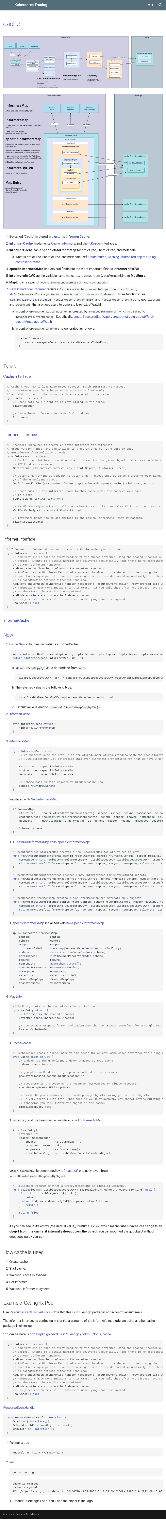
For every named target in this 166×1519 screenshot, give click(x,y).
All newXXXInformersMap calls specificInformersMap (51, 842)
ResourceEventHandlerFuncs (30, 1312)
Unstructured (97, 257)
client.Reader (92, 243)
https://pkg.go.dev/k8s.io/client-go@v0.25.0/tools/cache (70, 1334)
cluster (57, 237)
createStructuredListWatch (92, 317)
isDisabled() (69, 1171)
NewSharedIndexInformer (27, 289)
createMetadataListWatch (33, 322)
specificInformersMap (28, 923)
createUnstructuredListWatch (133, 317)
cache (11, 24)
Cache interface (17, 376)
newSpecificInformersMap (85, 923)
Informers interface (20, 434)
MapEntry (16, 996)
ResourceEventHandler (19, 1408)
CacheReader (22, 1043)
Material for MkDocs (27, 1514)
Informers (68, 243)
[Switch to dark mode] (151, 5)
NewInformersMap (44, 799)
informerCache (77, 237)
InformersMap (19, 741)
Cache (55, 243)
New (8, 635)
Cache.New (17, 644)
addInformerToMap (88, 1120)
